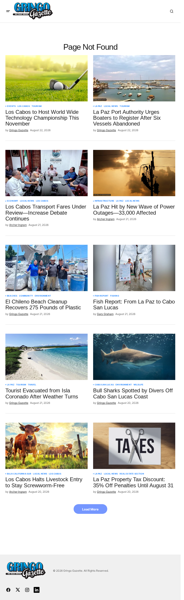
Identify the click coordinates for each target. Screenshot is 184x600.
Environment (43, 296)
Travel (32, 385)
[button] (8, 11)
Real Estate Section (132, 474)
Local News (111, 106)
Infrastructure (104, 201)
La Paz (98, 106)
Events (11, 106)
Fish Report (102, 296)
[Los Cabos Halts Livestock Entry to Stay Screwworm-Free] (46, 445)
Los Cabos (24, 106)
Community (26, 296)
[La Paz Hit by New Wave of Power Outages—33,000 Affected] (134, 173)
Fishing (114, 296)
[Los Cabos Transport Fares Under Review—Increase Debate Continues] (46, 173)
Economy (12, 201)
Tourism (37, 106)
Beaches (12, 296)
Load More (90, 509)
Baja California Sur (19, 474)
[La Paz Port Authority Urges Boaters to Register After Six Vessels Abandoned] (134, 78)
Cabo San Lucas (104, 385)
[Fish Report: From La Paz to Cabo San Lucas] (134, 268)
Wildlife (138, 385)
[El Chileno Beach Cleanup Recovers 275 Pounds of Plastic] (46, 268)
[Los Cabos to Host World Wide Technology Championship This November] (46, 78)
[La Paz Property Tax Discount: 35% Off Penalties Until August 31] (134, 445)
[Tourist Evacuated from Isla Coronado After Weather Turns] (46, 357)
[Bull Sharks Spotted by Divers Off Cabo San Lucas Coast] (134, 357)
